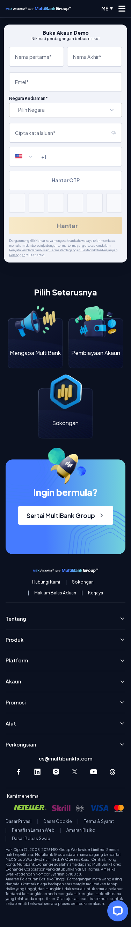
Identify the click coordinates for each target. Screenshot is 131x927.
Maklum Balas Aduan (55, 593)
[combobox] (27, 156)
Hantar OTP (66, 180)
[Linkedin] (37, 771)
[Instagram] (56, 771)
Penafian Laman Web (33, 830)
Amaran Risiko (80, 830)
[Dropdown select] (65, 110)
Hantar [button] (67, 225)
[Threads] (112, 771)
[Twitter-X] (75, 771)
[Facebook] (18, 771)
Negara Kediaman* (28, 98)
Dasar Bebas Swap (31, 838)
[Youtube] (93, 771)
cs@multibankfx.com (65, 758)
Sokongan (83, 582)
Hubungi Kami (46, 582)
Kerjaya (95, 593)
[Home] (38, 8)
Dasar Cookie (57, 821)
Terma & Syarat (99, 821)
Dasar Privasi (18, 821)
